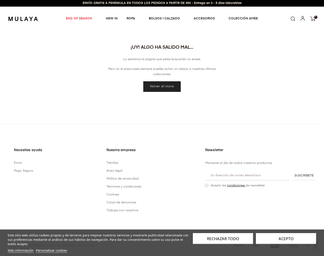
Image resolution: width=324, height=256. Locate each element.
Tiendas (112, 162)
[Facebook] (207, 196)
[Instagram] (214, 196)
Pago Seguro (24, 170)
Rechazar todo (223, 238)
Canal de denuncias (121, 202)
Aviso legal (114, 170)
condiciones (236, 185)
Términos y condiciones (123, 186)
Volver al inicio (162, 86)
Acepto (286, 238)
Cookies (112, 194)
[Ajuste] (303, 19)
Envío (18, 162)
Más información (21, 250)
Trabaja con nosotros (122, 210)
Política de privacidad (122, 178)
